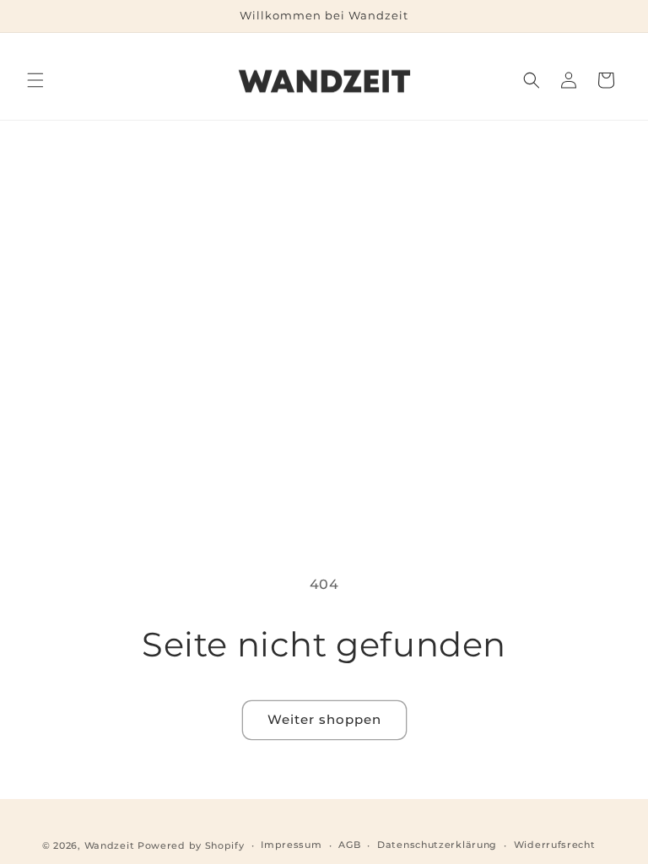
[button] (35, 80)
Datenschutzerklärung (437, 844)
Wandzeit (109, 845)
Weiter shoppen (324, 719)
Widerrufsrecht (555, 844)
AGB (349, 844)
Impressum (291, 844)
